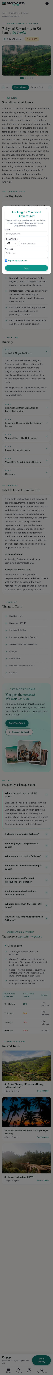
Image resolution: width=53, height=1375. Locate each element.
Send (26, 268)
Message (9, 249)
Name (7, 229)
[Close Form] (47, 208)
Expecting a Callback (17, 260)
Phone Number (11, 239)
